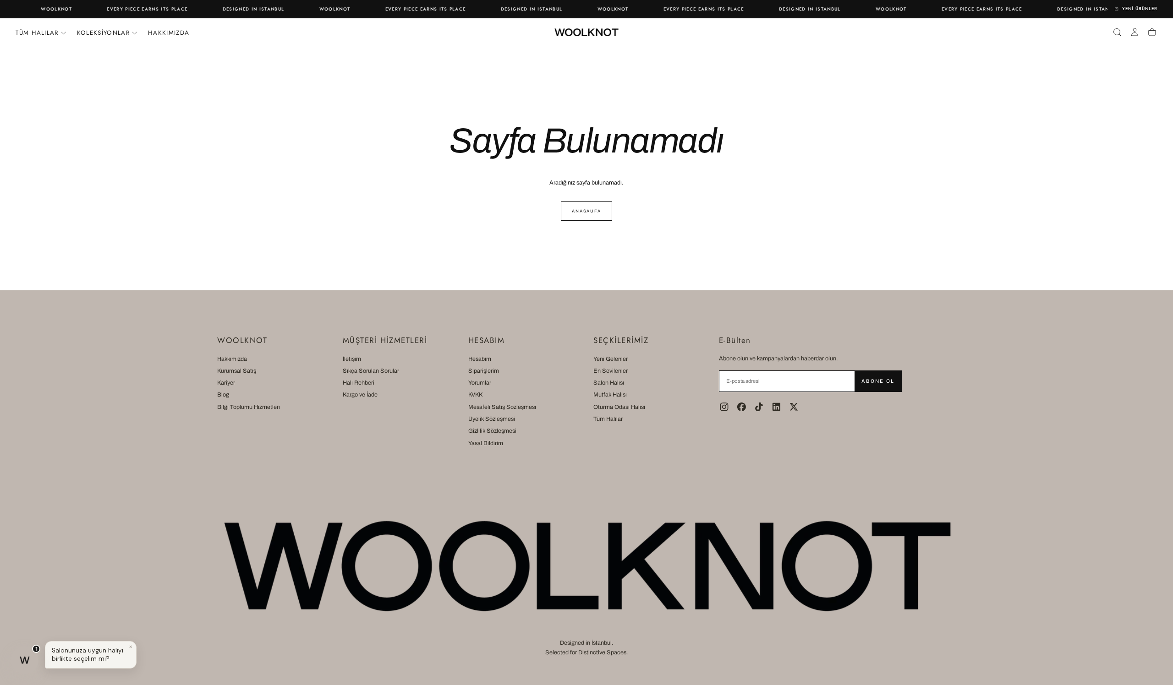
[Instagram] (724, 407)
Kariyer (226, 383)
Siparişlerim (483, 371)
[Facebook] (741, 407)
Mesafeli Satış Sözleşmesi (502, 407)
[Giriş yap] (1134, 32)
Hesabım (479, 359)
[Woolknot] (586, 566)
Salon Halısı (608, 383)
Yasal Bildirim (485, 443)
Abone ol (877, 381)
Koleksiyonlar (103, 32)
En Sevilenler (610, 371)
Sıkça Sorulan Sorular (371, 371)
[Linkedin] (776, 407)
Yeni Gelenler (610, 359)
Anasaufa (586, 211)
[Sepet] (1152, 32)
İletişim (352, 359)
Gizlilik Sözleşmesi (492, 431)
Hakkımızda (168, 32)
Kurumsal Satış (236, 371)
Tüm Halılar (608, 419)
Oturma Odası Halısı (619, 407)
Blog (223, 394)
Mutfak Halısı (610, 394)
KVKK (475, 394)
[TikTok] (759, 407)
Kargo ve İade (360, 394)
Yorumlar (479, 383)
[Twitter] (794, 407)
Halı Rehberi (358, 383)
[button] (1117, 32)
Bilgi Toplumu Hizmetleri (248, 407)
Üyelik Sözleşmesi (491, 419)
